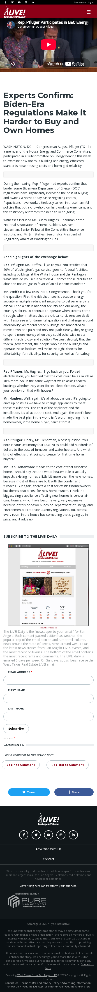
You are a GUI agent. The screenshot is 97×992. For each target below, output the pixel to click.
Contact (48, 859)
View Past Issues (48, 627)
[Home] (10, 12)
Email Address (19, 672)
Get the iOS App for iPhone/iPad (43, 986)
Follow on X (14, 986)
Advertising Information (76, 983)
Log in (91, 2)
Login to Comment (21, 765)
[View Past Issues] (48, 584)
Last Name (16, 708)
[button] (29, 792)
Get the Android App (77, 986)
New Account (80, 2)
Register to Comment (67, 765)
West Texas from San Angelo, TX (37, 975)
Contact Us (11, 983)
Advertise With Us (48, 849)
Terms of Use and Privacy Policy (39, 983)
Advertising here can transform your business (48, 885)
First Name (16, 690)
